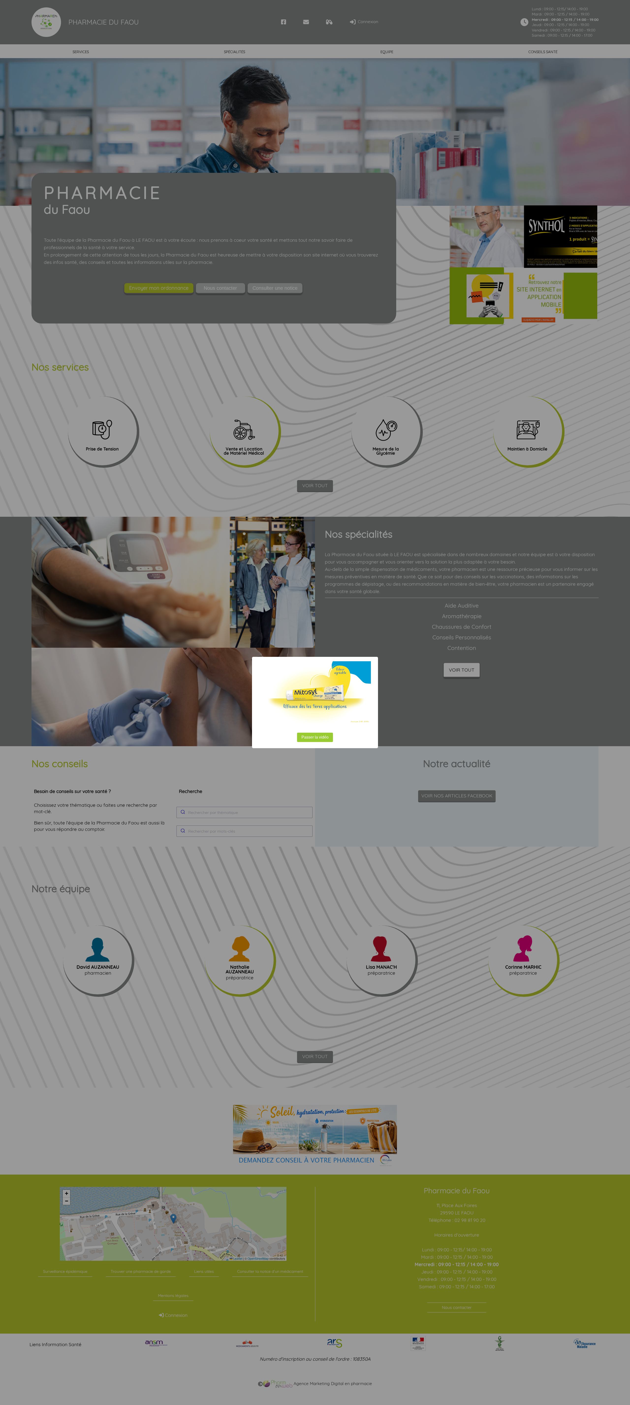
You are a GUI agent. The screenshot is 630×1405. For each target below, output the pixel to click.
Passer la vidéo (315, 737)
